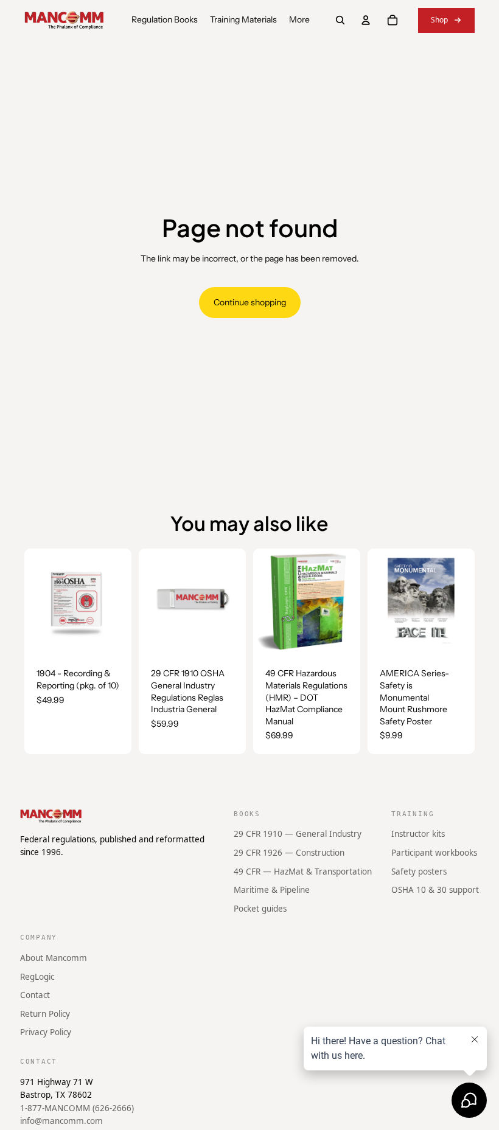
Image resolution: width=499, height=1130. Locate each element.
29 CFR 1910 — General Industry (297, 833)
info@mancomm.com (61, 1120)
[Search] (340, 20)
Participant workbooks (434, 852)
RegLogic (37, 976)
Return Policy (45, 1013)
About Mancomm (53, 957)
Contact (35, 995)
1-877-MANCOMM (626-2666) (77, 1107)
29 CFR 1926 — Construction (289, 852)
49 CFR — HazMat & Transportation (303, 870)
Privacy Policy (45, 1032)
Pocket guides (260, 908)
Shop (439, 20)
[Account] (365, 20)
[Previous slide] (266, 602)
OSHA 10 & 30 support (435, 889)
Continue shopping (250, 302)
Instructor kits (418, 833)
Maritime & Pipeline (272, 889)
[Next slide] (346, 602)
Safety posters (419, 870)
